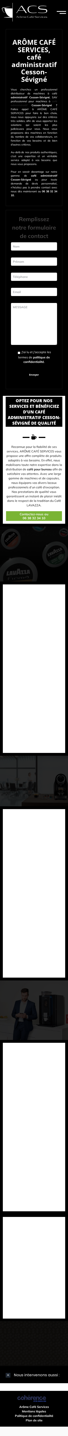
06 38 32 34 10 (34, 518)
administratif (19, 105)
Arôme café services (34, 1407)
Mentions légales (34, 1411)
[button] (34, 1375)
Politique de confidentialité (34, 1416)
